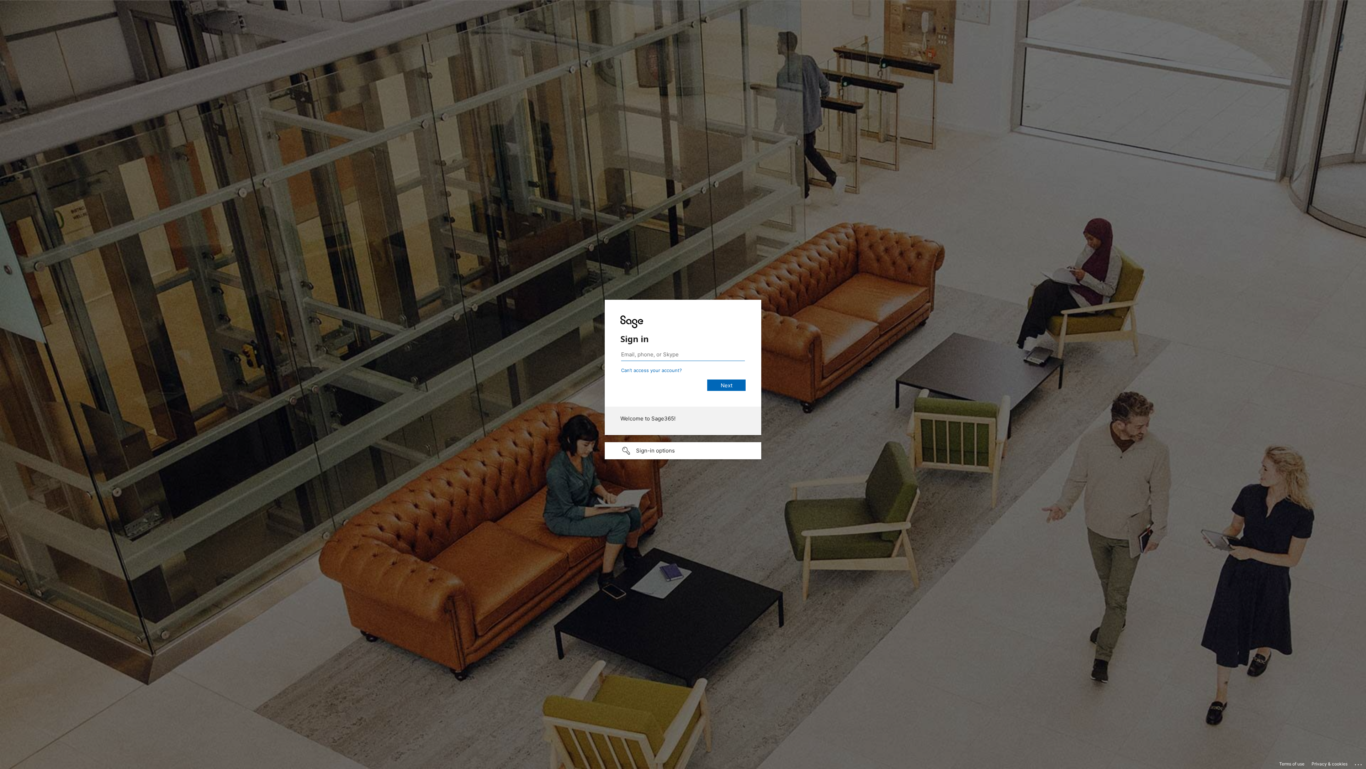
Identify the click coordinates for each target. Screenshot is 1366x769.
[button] (683, 450)
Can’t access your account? (651, 370)
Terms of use (1291, 764)
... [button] (1359, 763)
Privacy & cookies (1330, 764)
